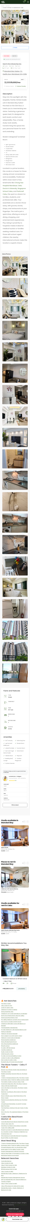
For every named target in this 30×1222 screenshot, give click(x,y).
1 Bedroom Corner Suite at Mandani (10, 1038)
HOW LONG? (6, 784)
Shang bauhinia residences (8, 1040)
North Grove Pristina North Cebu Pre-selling (12, 1015)
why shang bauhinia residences (9, 1044)
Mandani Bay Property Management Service (13, 1177)
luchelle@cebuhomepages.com (15, 1211)
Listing (8, 6)
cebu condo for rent (6, 1005)
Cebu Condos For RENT (7, 1171)
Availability (22, 988)
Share (15, 47)
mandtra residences (6, 1050)
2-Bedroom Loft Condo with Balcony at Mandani (14, 1013)
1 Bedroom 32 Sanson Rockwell (9, 1033)
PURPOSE (6, 798)
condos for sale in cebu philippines (10, 1058)
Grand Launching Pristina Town (9, 1017)
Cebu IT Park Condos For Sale (9, 1165)
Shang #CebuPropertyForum (9, 1042)
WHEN (5, 788)
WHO (5, 793)
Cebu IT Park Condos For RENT (9, 1183)
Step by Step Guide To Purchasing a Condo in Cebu (15, 1153)
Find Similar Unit (17, 1219)
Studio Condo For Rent (7, 1052)
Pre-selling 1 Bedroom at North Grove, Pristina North (14, 1019)
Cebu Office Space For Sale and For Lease (12, 1186)
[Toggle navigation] (28, 2)
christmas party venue (7, 1054)
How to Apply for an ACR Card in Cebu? (11, 1036)
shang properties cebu (7, 1011)
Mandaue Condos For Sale (8, 1167)
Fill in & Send (15, 805)
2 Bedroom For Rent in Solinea (9, 1009)
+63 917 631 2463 (14, 1209)
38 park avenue (5, 1046)
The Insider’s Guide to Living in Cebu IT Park (12, 1082)
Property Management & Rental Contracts (12, 1151)
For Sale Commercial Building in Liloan (11, 1056)
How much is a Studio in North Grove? (11, 1021)
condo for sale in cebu (7, 1007)
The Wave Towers (6, 1003)
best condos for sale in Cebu (9, 1060)
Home (2, 6)
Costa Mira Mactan (6, 1161)
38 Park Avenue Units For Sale (9, 1169)
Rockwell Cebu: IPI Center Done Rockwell (12, 1062)
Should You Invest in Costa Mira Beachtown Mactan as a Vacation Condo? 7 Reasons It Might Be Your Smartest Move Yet (15, 1132)
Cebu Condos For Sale (7, 1163)
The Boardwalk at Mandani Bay (9, 1027)
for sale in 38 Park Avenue (8, 1048)
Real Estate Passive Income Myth (10, 1155)
